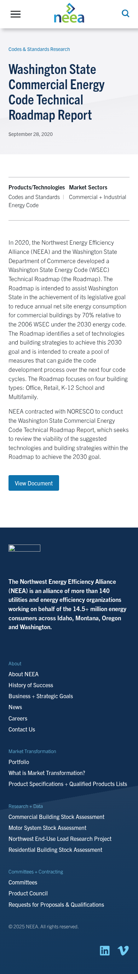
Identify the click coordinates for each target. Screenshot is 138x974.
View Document (34, 482)
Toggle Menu (17, 14)
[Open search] (125, 13)
